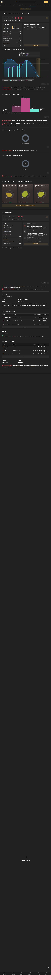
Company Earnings (20, 278)
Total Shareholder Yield (7, 31)
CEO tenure (5, 236)
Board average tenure (7, 243)
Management (25, 5)
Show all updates (35, 45)
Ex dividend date (6, 40)
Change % (39, 471)
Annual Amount (22, 80)
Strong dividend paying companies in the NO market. (25, 205)
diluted (29, 461)
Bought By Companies (32, 420)
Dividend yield (6, 28)
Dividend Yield (6, 80)
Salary (14, 278)
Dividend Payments (14, 80)
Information (38, 5)
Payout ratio (5, 45)
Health (14, 5)
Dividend (19, 5)
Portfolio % (44, 471)
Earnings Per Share (30, 80)
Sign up (46, 1)
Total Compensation (7, 278)
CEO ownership (5, 238)
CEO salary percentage (7, 234)
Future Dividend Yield (7, 33)
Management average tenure (8, 241)
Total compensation (7, 231)
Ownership (32, 5)
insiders (24, 426)
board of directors (18, 365)
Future (5, 5)
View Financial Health (26, 8)
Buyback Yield (16, 28)
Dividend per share (6, 42)
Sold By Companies (10, 420)
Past (10, 5)
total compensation (21, 285)
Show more (42, 305)
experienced (33, 336)
